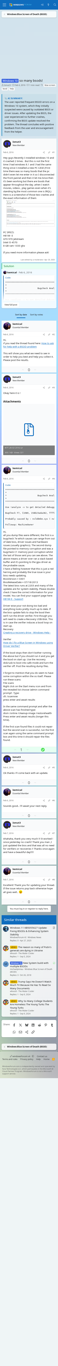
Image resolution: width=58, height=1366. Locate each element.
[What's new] (48, 4)
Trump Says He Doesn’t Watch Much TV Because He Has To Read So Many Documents (30, 985)
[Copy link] (49, 152)
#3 (53, 387)
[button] (33, 1056)
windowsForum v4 (21, 1056)
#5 (53, 767)
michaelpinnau (16, 969)
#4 (53, 479)
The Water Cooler (26, 953)
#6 (53, 800)
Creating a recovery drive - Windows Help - (27, 632)
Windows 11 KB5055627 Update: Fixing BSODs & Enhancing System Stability (29, 931)
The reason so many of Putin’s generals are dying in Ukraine (30, 948)
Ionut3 (7, 85)
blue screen (50, 85)
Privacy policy (26, 1059)
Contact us (42, 1056)
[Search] (55, 4)
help (12, 88)
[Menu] (4, 5)
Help (38, 1059)
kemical (12, 272)
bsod (5, 88)
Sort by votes (36, 314)
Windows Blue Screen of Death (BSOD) (31, 970)
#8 (53, 879)
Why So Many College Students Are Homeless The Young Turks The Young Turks (31, 1004)
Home (46, 1059)
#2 (53, 334)
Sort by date (21, 314)
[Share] (44, 152)
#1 (53, 152)
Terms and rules (9, 1059)
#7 (53, 833)
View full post (11, 304)
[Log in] (42, 4)
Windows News (34, 937)
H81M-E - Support (13, 598)
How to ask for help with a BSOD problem (28, 345)
